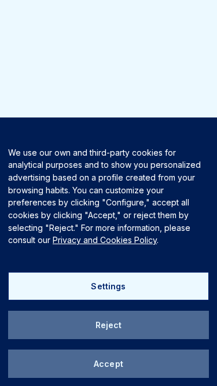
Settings (108, 286)
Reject (108, 325)
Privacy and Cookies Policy (105, 240)
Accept (108, 364)
